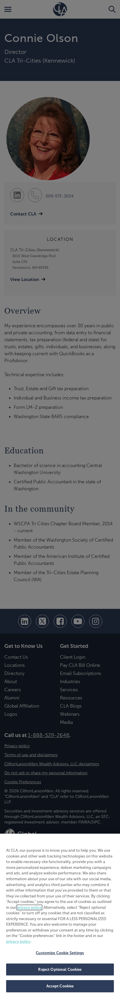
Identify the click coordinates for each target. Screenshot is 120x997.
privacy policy (29, 907)
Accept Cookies (60, 986)
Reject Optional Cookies (60, 969)
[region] (60, 915)
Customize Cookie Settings (60, 953)
